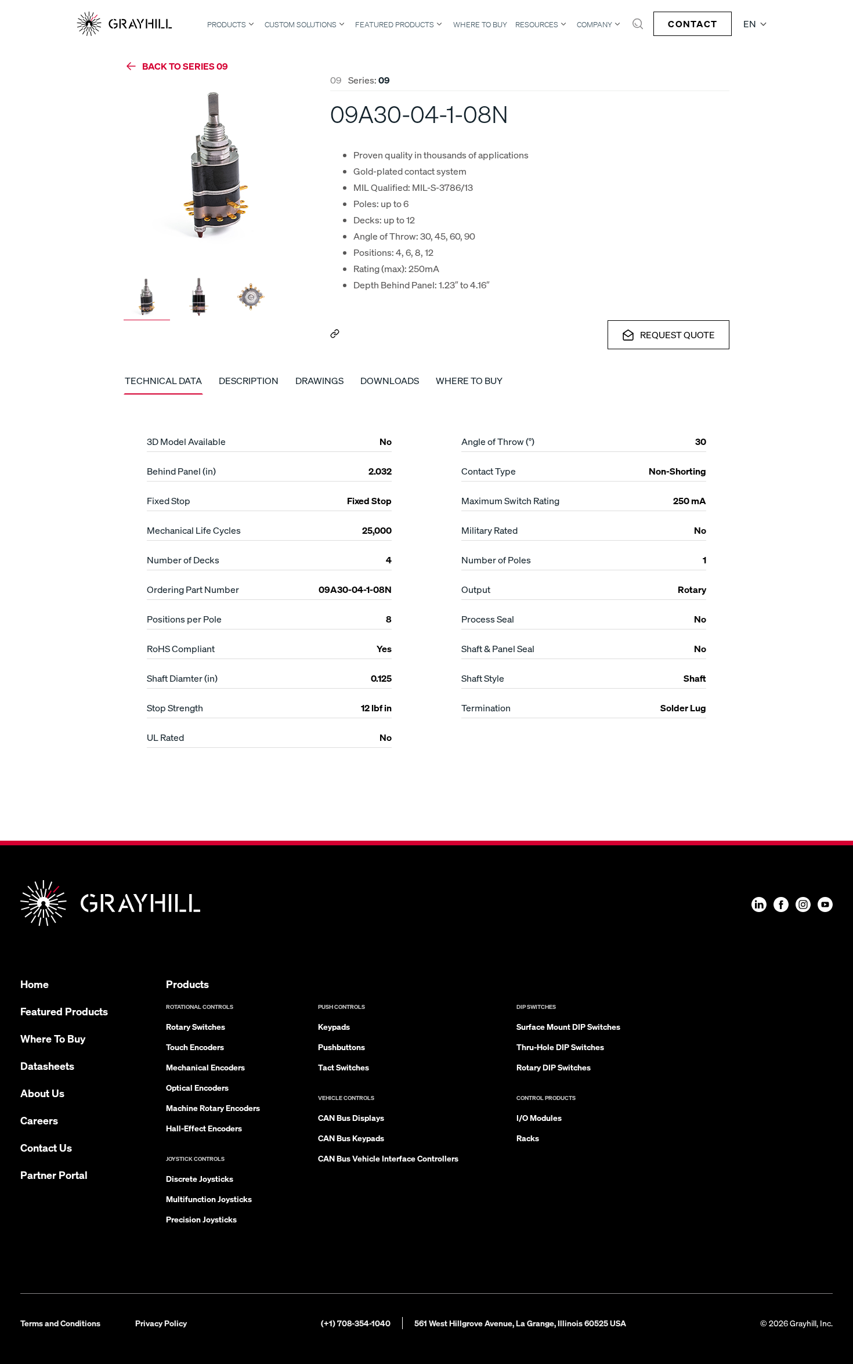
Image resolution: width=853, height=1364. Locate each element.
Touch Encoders (195, 1046)
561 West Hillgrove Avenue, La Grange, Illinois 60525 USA (520, 1323)
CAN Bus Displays (351, 1117)
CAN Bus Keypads (351, 1138)
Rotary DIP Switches (553, 1067)
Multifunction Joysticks (209, 1198)
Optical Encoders (197, 1087)
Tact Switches (343, 1067)
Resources (536, 24)
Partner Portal (54, 1174)
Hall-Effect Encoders (204, 1128)
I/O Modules (539, 1117)
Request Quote (677, 334)
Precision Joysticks (201, 1219)
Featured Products (394, 24)
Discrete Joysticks (199, 1178)
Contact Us (46, 1147)
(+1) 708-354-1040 (356, 1323)
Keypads (334, 1026)
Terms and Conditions (60, 1323)
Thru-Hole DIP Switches (560, 1046)
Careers (39, 1120)
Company (594, 24)
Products (226, 24)
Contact (692, 23)
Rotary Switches (195, 1026)
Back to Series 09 (185, 66)
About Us (42, 1092)
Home (34, 983)
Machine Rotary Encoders (213, 1107)
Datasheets (47, 1065)
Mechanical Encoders (205, 1067)
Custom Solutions (301, 24)
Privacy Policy (161, 1323)
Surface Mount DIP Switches (568, 1026)
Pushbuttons (341, 1046)
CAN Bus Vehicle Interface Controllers (388, 1158)
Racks (527, 1138)
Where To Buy (480, 24)
